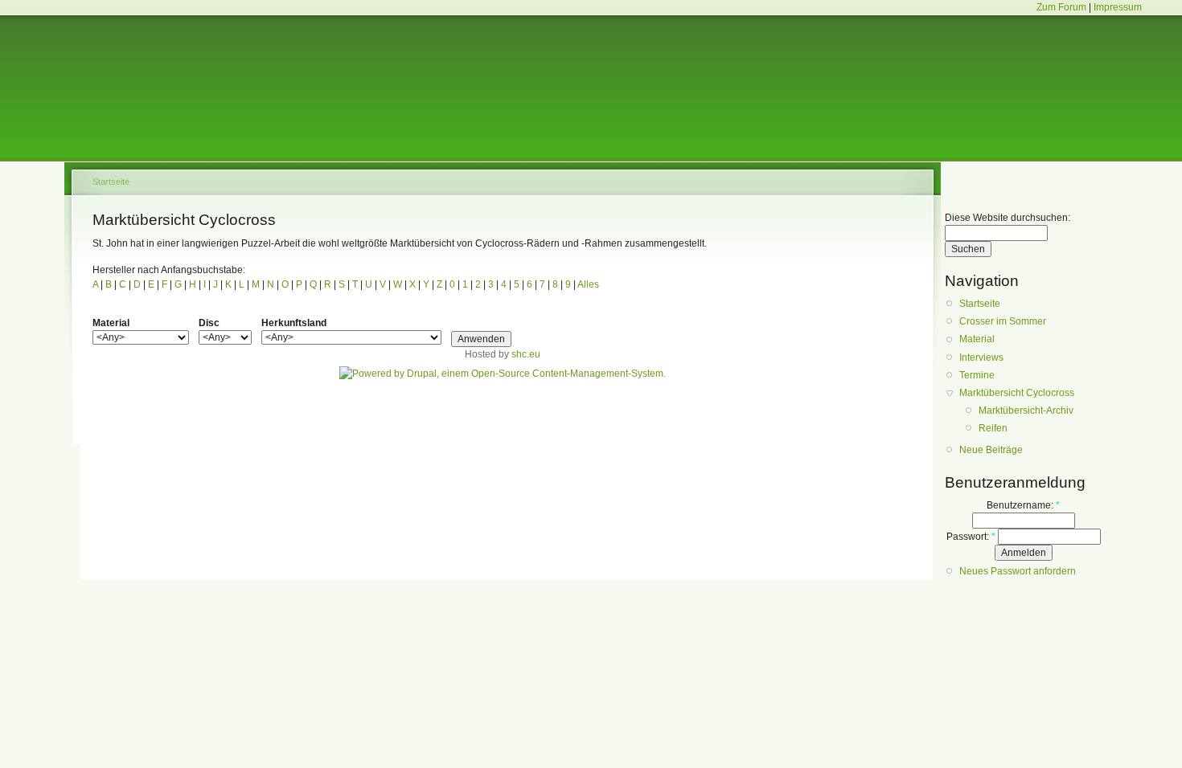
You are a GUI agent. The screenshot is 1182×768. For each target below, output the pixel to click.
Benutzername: (1023, 505)
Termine (977, 375)
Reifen (993, 428)
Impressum (1118, 7)
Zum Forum (1061, 7)
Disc (209, 323)
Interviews (981, 357)
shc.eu (525, 354)
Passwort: (970, 536)
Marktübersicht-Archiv (1026, 410)
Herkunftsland (293, 323)
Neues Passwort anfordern (1017, 571)
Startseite (110, 181)
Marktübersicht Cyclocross (1016, 392)
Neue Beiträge (991, 449)
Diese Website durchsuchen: (1007, 217)
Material (110, 323)
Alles (587, 284)
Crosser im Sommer (1002, 321)
